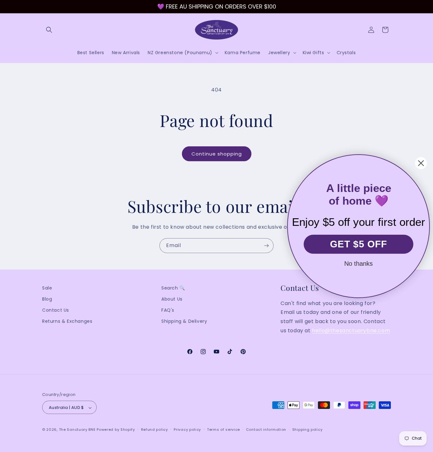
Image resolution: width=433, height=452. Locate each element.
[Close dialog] (421, 163)
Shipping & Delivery (184, 321)
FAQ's (167, 310)
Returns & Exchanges (67, 321)
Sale (47, 288)
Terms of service (223, 429)
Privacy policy (187, 429)
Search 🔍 (173, 288)
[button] (49, 30)
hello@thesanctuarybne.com (351, 330)
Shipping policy (307, 429)
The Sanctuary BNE (77, 429)
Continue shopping (216, 153)
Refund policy (154, 429)
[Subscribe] (266, 245)
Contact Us (55, 310)
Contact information (266, 429)
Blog (47, 299)
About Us (172, 299)
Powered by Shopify (116, 429)
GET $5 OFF (358, 244)
